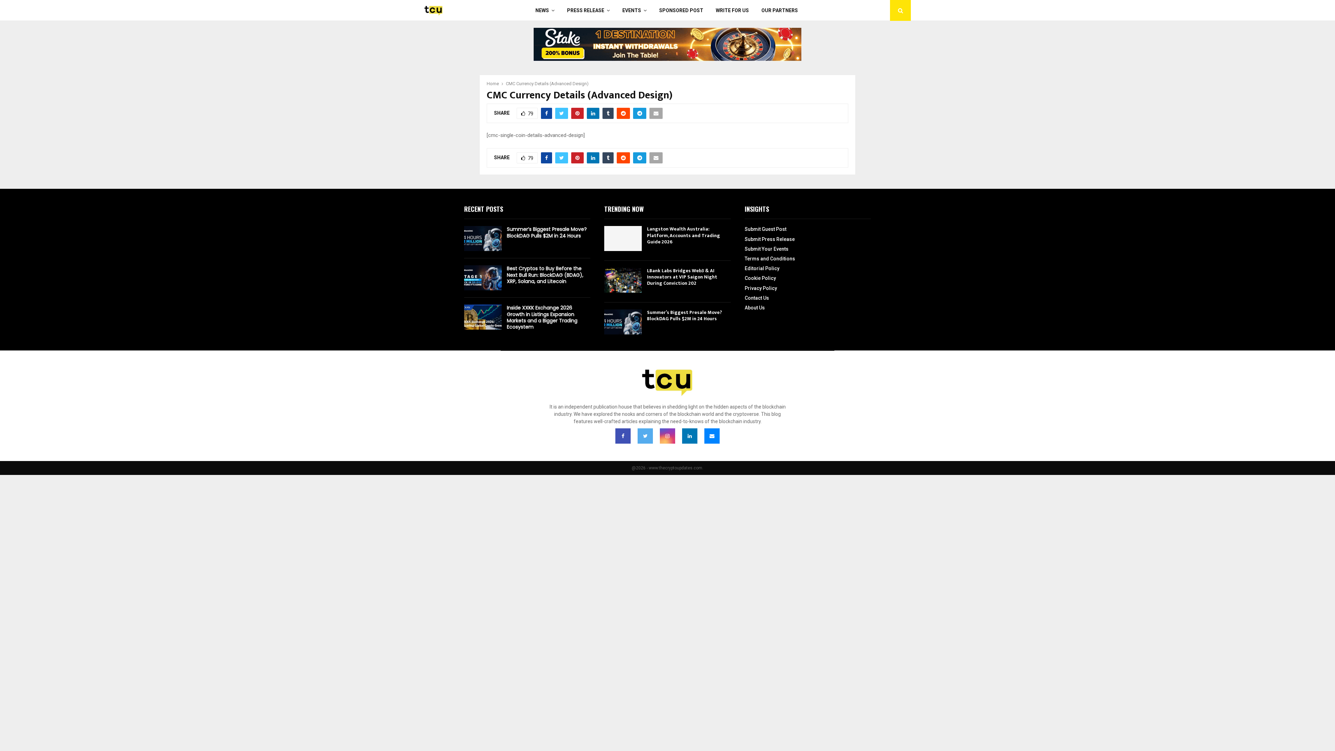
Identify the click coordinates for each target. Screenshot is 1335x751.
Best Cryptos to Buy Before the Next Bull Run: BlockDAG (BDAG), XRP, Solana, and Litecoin (545, 274)
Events (631, 10)
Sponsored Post (681, 10)
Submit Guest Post (765, 229)
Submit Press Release (770, 239)
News (542, 10)
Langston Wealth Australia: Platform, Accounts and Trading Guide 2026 (683, 235)
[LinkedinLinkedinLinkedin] (689, 436)
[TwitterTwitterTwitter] (645, 436)
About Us (755, 307)
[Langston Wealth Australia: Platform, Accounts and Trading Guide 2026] (623, 238)
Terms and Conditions (770, 258)
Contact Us (757, 298)
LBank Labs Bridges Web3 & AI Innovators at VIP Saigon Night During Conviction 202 (682, 277)
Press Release (585, 10)
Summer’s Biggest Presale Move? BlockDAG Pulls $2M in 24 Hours (547, 232)
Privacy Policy (761, 288)
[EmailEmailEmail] (712, 436)
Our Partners (779, 10)
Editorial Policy (762, 268)
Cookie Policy (760, 278)
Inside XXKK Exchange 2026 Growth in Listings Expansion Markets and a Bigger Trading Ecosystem (542, 317)
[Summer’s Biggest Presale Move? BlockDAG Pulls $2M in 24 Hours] (483, 238)
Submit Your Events (766, 249)
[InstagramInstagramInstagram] (667, 436)
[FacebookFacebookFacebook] (623, 436)
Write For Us (732, 10)
